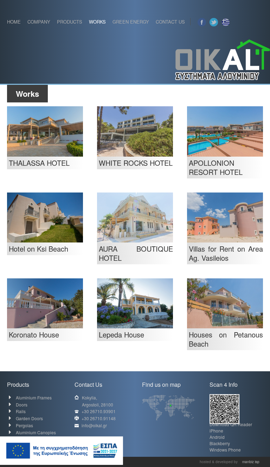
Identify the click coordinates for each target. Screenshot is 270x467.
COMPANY (38, 21)
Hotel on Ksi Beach (38, 249)
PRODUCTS (69, 21)
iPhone (216, 431)
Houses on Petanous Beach (226, 339)
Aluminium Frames (34, 397)
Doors (21, 405)
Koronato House (34, 334)
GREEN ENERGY (130, 21)
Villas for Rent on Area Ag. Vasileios (226, 253)
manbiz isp (250, 461)
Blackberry (220, 443)
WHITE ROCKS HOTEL (136, 163)
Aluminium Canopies (36, 432)
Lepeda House (121, 334)
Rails (21, 411)
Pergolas (24, 425)
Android (217, 437)
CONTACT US (170, 21)
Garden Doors (29, 418)
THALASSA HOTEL (39, 163)
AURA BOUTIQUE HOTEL (136, 253)
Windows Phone (225, 450)
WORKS (97, 21)
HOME (14, 21)
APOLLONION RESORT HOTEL (216, 167)
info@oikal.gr (94, 425)
